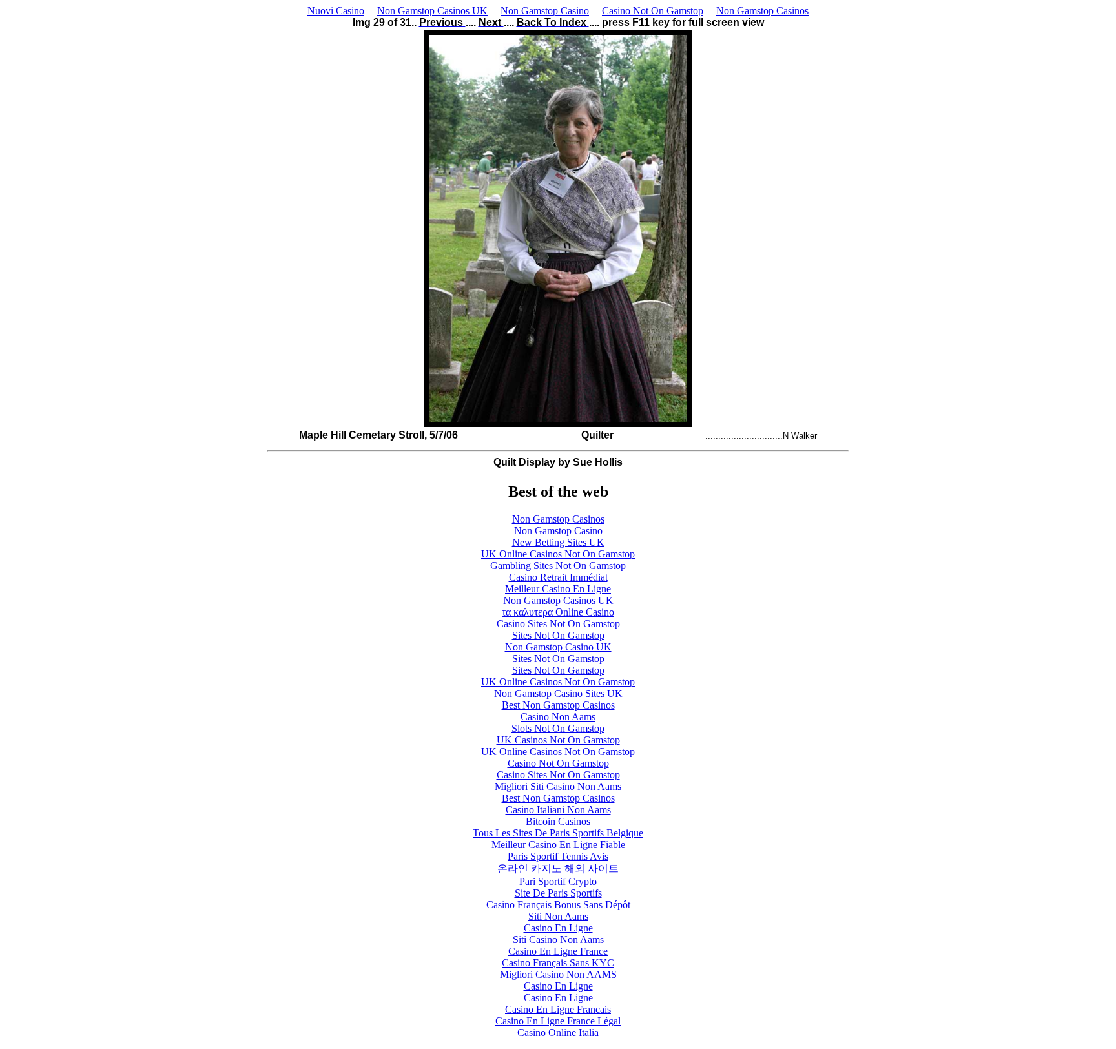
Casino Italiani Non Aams (558, 809)
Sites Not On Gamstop (558, 635)
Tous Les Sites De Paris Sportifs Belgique (558, 832)
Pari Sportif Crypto (558, 881)
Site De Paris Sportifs (558, 893)
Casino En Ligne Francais (558, 1009)
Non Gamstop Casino (545, 10)
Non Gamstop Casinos (762, 10)
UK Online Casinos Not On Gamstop (558, 553)
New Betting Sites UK (558, 542)
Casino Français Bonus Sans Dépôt (558, 904)
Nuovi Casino (335, 10)
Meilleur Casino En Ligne (558, 588)
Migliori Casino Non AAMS (558, 974)
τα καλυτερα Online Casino (558, 612)
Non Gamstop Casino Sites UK (558, 693)
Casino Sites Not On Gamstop (558, 623)
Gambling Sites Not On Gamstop (558, 565)
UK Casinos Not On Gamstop (558, 739)
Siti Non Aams (558, 916)
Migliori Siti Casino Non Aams (558, 786)
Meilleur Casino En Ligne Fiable (558, 844)
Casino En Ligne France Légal (558, 1020)
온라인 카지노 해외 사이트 (558, 868)
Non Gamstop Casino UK (558, 646)
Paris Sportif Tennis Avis (558, 856)
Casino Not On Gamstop (652, 10)
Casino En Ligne (558, 927)
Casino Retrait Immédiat (558, 577)
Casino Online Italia (558, 1032)
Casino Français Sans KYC (558, 962)
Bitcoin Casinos (558, 821)
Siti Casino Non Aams (558, 939)
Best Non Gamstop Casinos (558, 705)
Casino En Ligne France (558, 951)
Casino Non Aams (558, 716)
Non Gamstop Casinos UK (432, 10)
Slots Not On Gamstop (558, 728)
